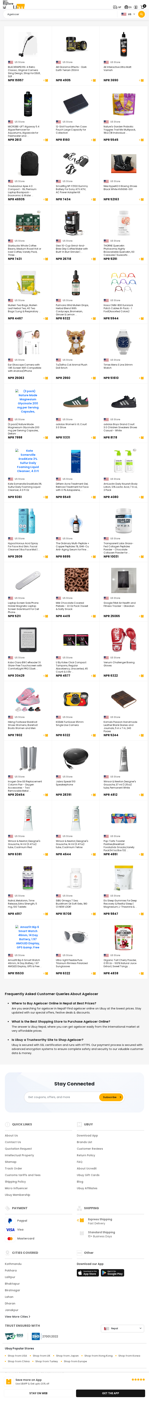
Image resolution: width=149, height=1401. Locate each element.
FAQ (79, 1162)
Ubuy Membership (17, 1195)
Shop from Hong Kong (98, 1356)
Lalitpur (10, 1277)
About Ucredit (87, 1168)
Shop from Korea (129, 1356)
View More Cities (17, 1317)
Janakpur (11, 1310)
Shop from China (18, 1361)
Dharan (10, 1303)
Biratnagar (12, 1290)
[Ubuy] (19, 7)
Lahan (9, 1297)
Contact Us (13, 1142)
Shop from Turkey (46, 1361)
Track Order (13, 1168)
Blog (80, 1182)
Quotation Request (18, 1149)
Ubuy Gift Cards (88, 1175)
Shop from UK (41, 1356)
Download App (87, 1135)
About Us (11, 1135)
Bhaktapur (12, 1284)
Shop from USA (17, 1356)
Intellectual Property (19, 1155)
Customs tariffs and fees (23, 1175)
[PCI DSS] (14, 1336)
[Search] (141, 14)
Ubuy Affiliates (87, 1188)
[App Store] (88, 1274)
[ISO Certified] (43, 1336)
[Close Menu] (4, 8)
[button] (118, 7)
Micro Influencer (16, 1188)
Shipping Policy (15, 1182)
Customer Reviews (90, 1149)
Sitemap (10, 1162)
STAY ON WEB (38, 1393)
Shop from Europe (75, 1361)
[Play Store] (112, 1274)
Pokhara (11, 1270)
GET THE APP (110, 1393)
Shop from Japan (67, 1356)
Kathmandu (13, 1264)
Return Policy (86, 1155)
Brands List (84, 1142)
